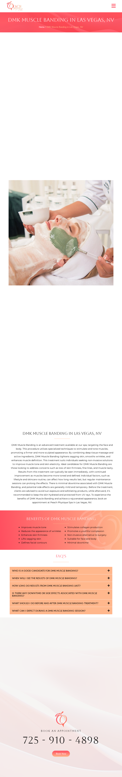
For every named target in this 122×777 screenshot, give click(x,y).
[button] (61, 570)
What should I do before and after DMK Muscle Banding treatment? (55, 603)
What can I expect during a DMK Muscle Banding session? (48, 610)
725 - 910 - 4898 (61, 740)
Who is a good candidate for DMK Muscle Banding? (45, 570)
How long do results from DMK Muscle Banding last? (46, 585)
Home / (42, 27)
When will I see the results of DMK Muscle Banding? (44, 578)
